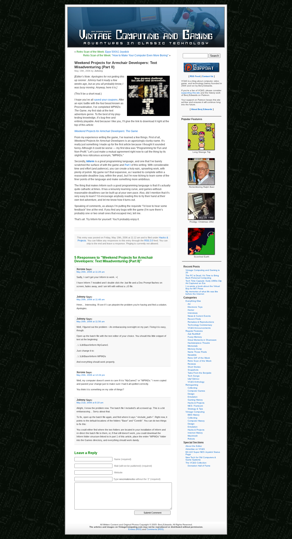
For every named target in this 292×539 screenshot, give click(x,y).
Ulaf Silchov (193, 379)
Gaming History (195, 400)
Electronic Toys (195, 307)
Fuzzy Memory (195, 337)
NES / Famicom (195, 406)
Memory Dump (195, 349)
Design (191, 394)
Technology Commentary (200, 325)
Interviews (193, 313)
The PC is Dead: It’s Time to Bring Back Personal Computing (202, 276)
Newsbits (192, 355)
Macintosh (193, 436)
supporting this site (190, 93)
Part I (128, 164)
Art (189, 304)
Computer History (196, 421)
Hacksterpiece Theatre (199, 343)
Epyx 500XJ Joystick (103, 51)
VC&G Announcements (199, 328)
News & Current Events (199, 316)
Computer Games (196, 391)
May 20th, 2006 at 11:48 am (91, 299)
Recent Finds (194, 319)
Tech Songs (193, 376)
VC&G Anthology (196, 382)
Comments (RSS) (155, 529)
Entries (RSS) (135, 529)
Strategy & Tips (195, 409)
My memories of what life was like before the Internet (202, 292)
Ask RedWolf (194, 334)
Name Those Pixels (197, 352)
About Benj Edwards (201, 109)
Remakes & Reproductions (201, 322)
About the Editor (194, 446)
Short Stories (194, 367)
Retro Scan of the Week (199, 361)
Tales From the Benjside (199, 373)
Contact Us (207, 76)
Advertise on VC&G (195, 449)
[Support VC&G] (201, 72)
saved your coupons (106, 99)
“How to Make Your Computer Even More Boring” (125, 55)
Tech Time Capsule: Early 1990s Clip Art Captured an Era (204, 282)
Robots (191, 439)
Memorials (193, 346)
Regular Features (194, 331)
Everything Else (193, 301)
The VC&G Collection (196, 463)
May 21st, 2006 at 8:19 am (90, 402)
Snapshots (193, 370)
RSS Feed (195, 76)
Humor (191, 310)
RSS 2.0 (148, 240)
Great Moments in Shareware (202, 340)
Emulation (193, 397)
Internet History (195, 433)
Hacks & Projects (196, 403)
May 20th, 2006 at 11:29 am (91, 272)
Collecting (192, 388)
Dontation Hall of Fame (199, 466)
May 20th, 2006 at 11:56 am (91, 321)
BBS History (193, 415)
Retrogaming (192, 385)
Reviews (192, 364)
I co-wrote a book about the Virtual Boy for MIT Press (203, 287)
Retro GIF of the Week (199, 358)
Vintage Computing (195, 412)
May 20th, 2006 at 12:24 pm (91, 375)
